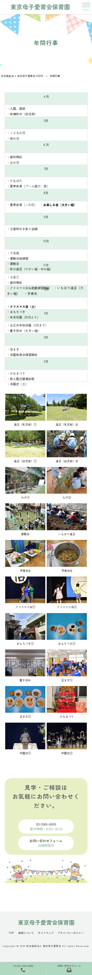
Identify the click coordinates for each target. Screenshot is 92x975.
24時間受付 (46, 843)
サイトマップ (46, 933)
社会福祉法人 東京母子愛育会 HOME (22, 76)
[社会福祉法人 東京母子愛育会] (40, 7)
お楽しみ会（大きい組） (60, 205)
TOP (11, 933)
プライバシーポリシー (71, 933)
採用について (26, 933)
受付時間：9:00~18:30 (46, 826)
